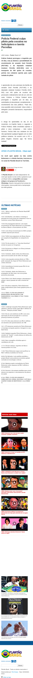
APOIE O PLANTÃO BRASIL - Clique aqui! (16, 151)
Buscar (20, 25)
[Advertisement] (17, 16)
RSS (15, 21)
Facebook (12, 21)
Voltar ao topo (7, 677)
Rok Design (15, 672)
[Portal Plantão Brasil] (11, 7)
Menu (7, 30)
